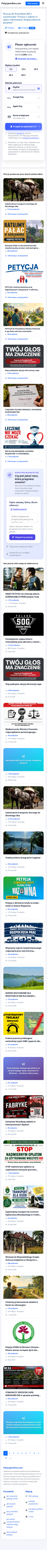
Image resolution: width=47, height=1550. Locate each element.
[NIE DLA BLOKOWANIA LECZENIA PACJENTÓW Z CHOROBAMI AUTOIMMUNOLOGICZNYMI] (23, 445)
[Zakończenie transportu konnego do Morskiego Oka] (23, 197)
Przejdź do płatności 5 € (24, 126)
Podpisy (27, 27)
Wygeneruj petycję (24, 537)
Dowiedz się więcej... (27, 58)
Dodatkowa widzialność (18, 32)
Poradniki (8, 1491)
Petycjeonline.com (11, 3)
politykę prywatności (31, 138)
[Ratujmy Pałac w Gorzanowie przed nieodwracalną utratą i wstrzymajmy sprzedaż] (23, 239)
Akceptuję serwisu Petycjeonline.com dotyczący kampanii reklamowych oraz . (24, 135)
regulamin (20, 133)
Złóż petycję (33, 3)
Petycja (10, 27)
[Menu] (43, 3)
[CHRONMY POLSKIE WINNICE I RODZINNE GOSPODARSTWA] (23, 403)
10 (6, 1458)
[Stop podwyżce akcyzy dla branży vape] (23, 363)
